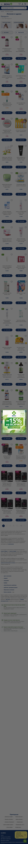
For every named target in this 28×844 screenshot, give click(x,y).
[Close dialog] (25, 411)
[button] (14, 421)
